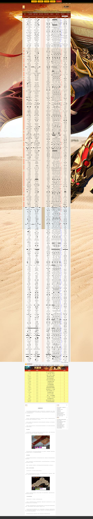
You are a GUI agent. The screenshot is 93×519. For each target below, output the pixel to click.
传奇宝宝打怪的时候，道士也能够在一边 (61, 407)
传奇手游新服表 (57, 365)
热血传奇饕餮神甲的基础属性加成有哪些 (61, 419)
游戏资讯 (43, 365)
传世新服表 (61, 365)
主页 (34, 365)
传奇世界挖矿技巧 (59, 411)
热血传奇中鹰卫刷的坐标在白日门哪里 (61, 421)
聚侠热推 (40, 365)
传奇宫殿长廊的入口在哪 (59, 409)
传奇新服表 (52, 365)
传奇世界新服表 (66, 365)
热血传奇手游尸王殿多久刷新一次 (60, 412)
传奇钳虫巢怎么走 (59, 410)
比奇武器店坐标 (58, 408)
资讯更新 (36, 365)
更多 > (67, 417)
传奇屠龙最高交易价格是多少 (60, 413)
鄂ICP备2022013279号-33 (54, 517)
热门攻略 (46, 365)
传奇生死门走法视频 (59, 420)
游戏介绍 (49, 365)
